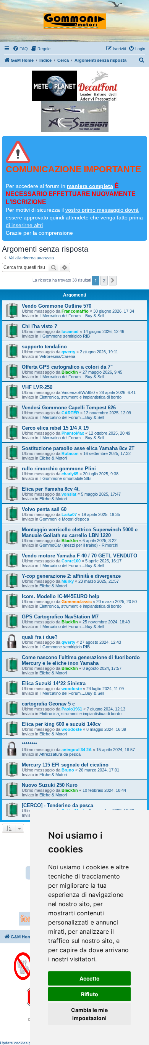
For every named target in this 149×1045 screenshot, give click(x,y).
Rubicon (70, 453)
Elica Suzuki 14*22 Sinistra (54, 683)
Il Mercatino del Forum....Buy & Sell (71, 315)
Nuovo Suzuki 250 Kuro (50, 785)
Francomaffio (75, 311)
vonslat (69, 494)
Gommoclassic (77, 601)
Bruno (68, 770)
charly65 (70, 473)
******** (29, 744)
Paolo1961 (72, 709)
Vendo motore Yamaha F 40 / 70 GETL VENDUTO (79, 556)
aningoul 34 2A (77, 749)
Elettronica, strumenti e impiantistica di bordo (80, 397)
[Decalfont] (98, 86)
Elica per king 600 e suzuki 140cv (61, 724)
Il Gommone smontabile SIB (65, 478)
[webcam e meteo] (54, 86)
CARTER (70, 412)
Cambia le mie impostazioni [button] (89, 1014)
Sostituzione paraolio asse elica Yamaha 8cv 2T (78, 448)
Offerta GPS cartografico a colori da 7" (67, 367)
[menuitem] (20, 48)
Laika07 (69, 514)
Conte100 (71, 561)
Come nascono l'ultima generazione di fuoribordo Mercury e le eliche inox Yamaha (81, 660)
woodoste (72, 688)
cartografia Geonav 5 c (48, 704)
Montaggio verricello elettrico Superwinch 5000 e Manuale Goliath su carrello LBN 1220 (80, 532)
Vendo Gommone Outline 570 (56, 306)
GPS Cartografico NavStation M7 (60, 617)
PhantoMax (73, 433)
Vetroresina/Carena (57, 356)
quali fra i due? (40, 637)
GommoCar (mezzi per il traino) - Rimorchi (78, 545)
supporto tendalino (44, 346)
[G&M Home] (75, 17)
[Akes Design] (75, 116)
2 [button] (104, 280)
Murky (68, 581)
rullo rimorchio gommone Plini (59, 468)
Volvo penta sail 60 (44, 509)
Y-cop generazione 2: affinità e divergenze (71, 576)
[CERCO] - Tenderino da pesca (57, 805)
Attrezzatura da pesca (60, 754)
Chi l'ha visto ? (39, 326)
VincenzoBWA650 (78, 392)
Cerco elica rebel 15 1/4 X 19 (55, 428)
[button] (113, 280)
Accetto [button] (89, 978)
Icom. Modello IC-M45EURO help (60, 596)
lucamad (70, 331)
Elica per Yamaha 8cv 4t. (51, 489)
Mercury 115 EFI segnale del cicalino (65, 765)
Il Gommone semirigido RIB (64, 336)
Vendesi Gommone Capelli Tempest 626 (69, 407)
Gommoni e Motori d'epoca (64, 519)
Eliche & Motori (53, 458)
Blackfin (70, 372)
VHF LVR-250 (37, 387)
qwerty (68, 351)
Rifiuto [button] (89, 994)
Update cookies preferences (25, 1043)
